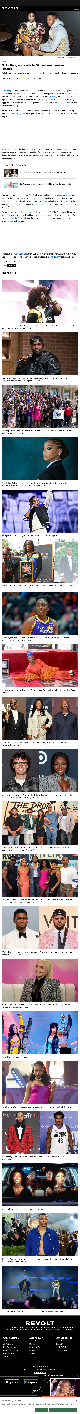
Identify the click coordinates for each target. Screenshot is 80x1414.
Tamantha (9, 78)
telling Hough (53, 257)
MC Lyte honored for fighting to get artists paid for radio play (29, 535)
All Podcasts (8, 1344)
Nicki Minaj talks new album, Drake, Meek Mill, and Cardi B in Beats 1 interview (47, 184)
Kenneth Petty (33, 149)
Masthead (33, 1344)
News (4, 61)
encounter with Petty (62, 195)
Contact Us (60, 1344)
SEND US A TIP (40, 1373)
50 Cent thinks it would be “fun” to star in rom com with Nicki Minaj (42, 172)
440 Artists (7, 1356)
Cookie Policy (16, 1406)
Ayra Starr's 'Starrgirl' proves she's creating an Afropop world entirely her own (36, 1107)
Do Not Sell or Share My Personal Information (63, 1410)
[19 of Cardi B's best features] (40, 1032)
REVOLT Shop (61, 1350)
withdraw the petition (61, 102)
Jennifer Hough (23, 94)
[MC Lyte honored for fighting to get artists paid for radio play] (40, 511)
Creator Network (9, 1353)
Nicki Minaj (11, 265)
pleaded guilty (41, 155)
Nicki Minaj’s (7, 90)
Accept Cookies (41, 1410)
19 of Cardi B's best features (15, 1057)
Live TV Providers (10, 1347)
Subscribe (59, 1341)
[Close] (76, 1400)
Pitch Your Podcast (10, 1350)
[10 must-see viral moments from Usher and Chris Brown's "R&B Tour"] (40, 1287)
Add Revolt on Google (35, 78)
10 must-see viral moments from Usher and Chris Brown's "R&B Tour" (33, 1311)
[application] (59, 1389)
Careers (32, 1353)
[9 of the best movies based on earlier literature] (40, 1184)
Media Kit (33, 1350)
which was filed (19, 254)
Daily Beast (51, 97)
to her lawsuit (40, 204)
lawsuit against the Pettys (12, 218)
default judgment (18, 113)
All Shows (7, 1341)
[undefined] (11, 173)
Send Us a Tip (34, 1347)
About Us (33, 1341)
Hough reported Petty (29, 212)
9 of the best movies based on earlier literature (23, 1209)
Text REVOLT (61, 1347)
